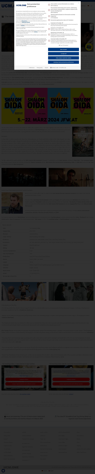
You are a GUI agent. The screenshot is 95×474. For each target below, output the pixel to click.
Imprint (46, 67)
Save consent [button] (63, 49)
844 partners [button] (24, 20)
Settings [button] (23, 25)
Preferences (31, 67)
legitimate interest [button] (26, 22)
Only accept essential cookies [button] (63, 58)
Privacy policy (40, 67)
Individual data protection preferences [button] (63, 62)
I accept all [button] (63, 53)
